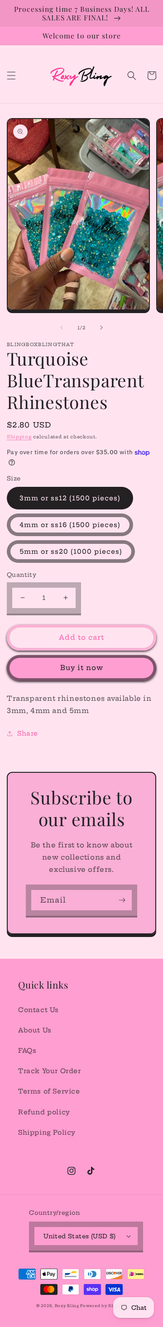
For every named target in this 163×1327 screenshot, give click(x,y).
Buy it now (81, 667)
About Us (35, 1030)
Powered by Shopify (103, 1305)
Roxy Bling (68, 1305)
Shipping (19, 437)
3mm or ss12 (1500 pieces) (69, 498)
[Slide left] (62, 328)
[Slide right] (101, 328)
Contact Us (38, 1010)
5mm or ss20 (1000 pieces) (70, 551)
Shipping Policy (47, 1132)
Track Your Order (49, 1071)
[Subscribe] (122, 900)
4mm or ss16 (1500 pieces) (69, 525)
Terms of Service (49, 1091)
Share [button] (27, 733)
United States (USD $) (79, 1236)
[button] (11, 76)
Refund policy (44, 1112)
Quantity (21, 574)
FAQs (27, 1050)
